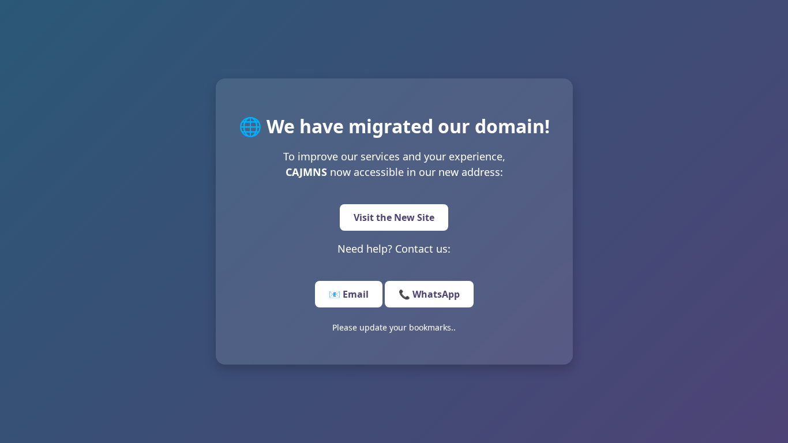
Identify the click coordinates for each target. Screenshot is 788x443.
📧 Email (349, 294)
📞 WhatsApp (429, 294)
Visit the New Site (394, 217)
